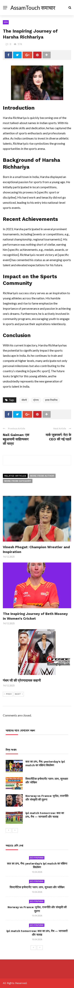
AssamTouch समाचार (32, 7)
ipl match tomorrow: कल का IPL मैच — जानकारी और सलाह (44, 815)
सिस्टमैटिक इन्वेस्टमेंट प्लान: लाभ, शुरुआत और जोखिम (37, 887)
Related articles (15, 475)
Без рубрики (36, 857)
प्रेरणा (6, 22)
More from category (17, 481)
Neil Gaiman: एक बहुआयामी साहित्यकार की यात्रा (16, 439)
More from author (42, 475)
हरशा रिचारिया (51, 399)
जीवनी (24, 399)
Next (18, 694)
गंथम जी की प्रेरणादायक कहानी (22, 680)
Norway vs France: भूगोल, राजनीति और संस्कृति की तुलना (46, 797)
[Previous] (8, 830)
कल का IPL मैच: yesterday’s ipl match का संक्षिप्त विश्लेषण (45, 763)
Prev (9, 694)
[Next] (15, 830)
